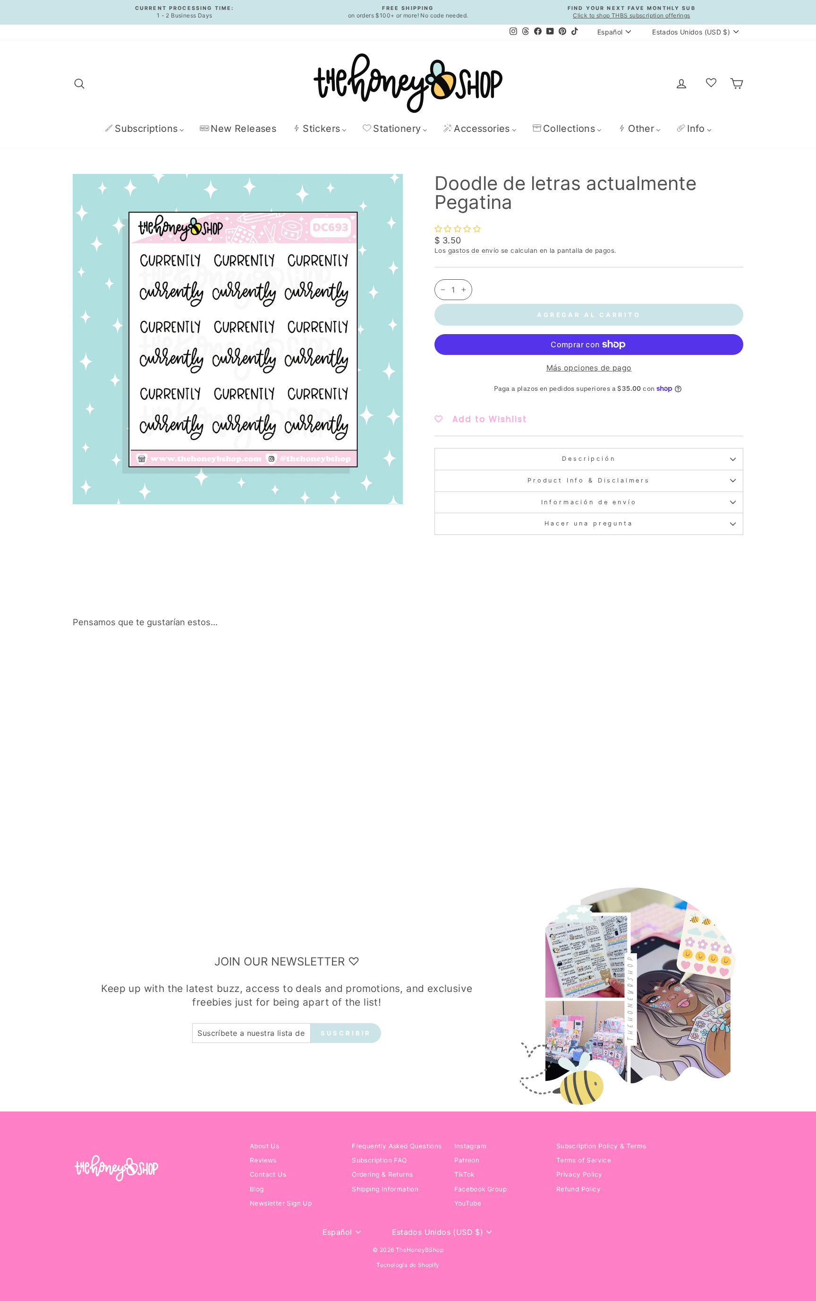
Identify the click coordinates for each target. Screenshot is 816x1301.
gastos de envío (473, 250)
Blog (257, 1189)
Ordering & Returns (382, 1174)
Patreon (467, 1160)
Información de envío (589, 502)
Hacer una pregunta (588, 523)
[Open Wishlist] (711, 83)
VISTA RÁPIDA (153, 799)
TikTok (464, 1174)
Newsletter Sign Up (281, 1203)
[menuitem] (144, 128)
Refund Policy (578, 1189)
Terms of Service (583, 1160)
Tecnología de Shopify (407, 1264)
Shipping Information (385, 1189)
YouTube (468, 1203)
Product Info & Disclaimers (588, 480)
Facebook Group (480, 1189)
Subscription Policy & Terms (601, 1146)
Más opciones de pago (589, 367)
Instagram (470, 1146)
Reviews (263, 1160)
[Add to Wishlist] (221, 661)
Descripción (588, 458)
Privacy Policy (579, 1174)
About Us (264, 1146)
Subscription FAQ (379, 1160)
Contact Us (268, 1174)
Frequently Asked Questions (397, 1146)
